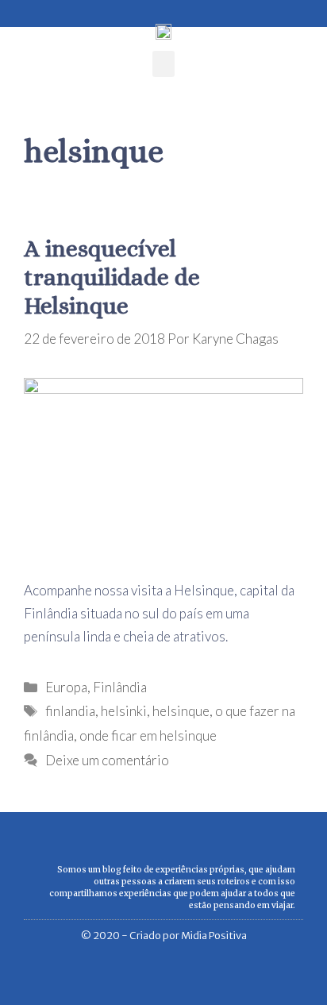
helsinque (181, 711)
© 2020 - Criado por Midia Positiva (164, 935)
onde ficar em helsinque (148, 735)
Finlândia (120, 687)
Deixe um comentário (107, 760)
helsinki (124, 711)
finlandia (70, 711)
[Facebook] (17, 9)
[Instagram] (40, 9)
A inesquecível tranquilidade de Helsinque (112, 277)
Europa (66, 687)
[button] (163, 64)
